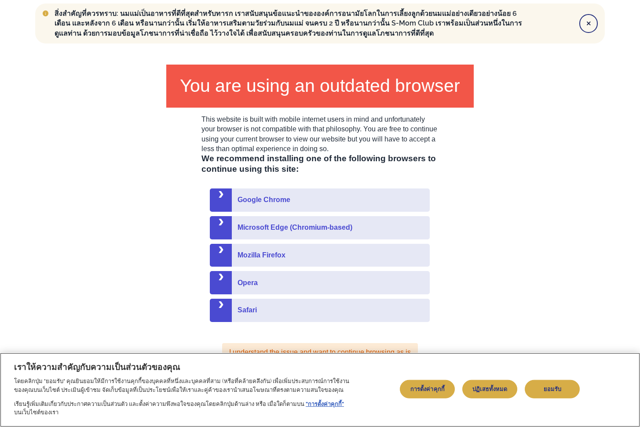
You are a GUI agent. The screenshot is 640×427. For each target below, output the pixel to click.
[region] (320, 390)
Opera (248, 282)
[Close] (588, 23)
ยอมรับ (553, 389)
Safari (247, 310)
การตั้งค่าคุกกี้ (427, 389)
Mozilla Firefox (261, 255)
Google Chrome (264, 199)
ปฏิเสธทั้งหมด (489, 389)
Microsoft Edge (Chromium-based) (295, 227)
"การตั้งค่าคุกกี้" (325, 404)
